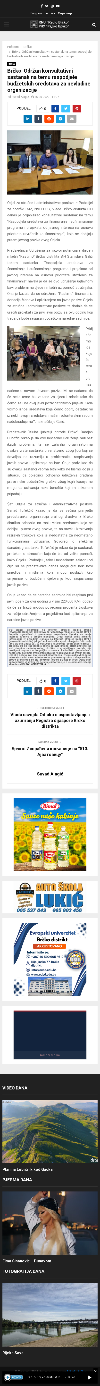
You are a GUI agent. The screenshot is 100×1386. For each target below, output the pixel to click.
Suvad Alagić (20, 97)
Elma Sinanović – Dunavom (26, 1261)
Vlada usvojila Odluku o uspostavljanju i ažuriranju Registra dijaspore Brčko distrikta (50, 720)
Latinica (49, 13)
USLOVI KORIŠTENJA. (34, 664)
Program (36, 13)
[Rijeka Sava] (50, 1315)
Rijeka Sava (13, 1353)
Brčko (11, 63)
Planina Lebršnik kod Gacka (27, 1169)
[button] (90, 1377)
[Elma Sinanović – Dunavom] (50, 1223)
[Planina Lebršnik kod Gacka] (50, 1131)
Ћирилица (65, 13)
